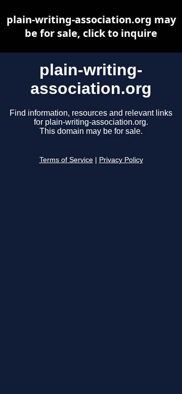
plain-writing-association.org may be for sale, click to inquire (91, 26)
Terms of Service (66, 160)
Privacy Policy (121, 160)
